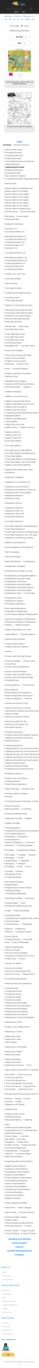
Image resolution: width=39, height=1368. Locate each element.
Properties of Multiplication (16, 611)
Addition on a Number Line (16, 396)
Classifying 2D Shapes (27, 850)
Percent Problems (12, 806)
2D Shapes (9, 850)
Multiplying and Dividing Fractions (19, 769)
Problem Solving (12, 1145)
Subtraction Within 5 (13, 503)
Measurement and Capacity (16, 1012)
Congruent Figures (23, 932)
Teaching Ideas (7, 1294)
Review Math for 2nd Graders (17, 194)
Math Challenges (12, 789)
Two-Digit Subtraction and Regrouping (21, 526)
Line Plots (25, 1136)
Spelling (5, 1308)
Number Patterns (28, 634)
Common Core (7, 1312)
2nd (6, 19)
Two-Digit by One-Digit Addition (18, 450)
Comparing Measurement (16, 979)
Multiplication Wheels (14, 601)
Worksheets (8, 16)
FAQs (4, 1272)
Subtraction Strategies (14, 477)
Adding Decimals (12, 164)
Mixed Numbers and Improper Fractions (21, 735)
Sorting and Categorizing (15, 1148)
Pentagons (9, 864)
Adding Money (11, 1109)
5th (18, 19)
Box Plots (21, 1139)
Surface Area (10, 959)
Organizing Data (29, 1145)
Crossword (6, 1323)
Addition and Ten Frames (15, 410)
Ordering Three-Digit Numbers (18, 316)
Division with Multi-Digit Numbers (19, 677)
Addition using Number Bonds (17, 401)
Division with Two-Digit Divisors (18, 674)
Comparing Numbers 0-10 (16, 239)
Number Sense (11, 212)
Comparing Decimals (14, 156)
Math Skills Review (13, 562)
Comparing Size (12, 988)
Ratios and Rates (12, 809)
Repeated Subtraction (14, 496)
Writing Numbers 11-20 (14, 266)
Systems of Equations (14, 842)
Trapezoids (24, 861)
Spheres (19, 871)
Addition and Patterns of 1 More (18, 630)
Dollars (19, 1102)
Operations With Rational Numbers (19, 384)
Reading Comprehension (10, 1305)
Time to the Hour (25, 1075)
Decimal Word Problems (15, 176)
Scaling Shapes (11, 903)
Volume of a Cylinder (13, 968)
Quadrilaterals (11, 861)
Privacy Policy (7, 1276)
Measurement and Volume (16, 1014)
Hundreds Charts (12, 298)
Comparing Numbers (14, 269)
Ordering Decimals (13, 158)
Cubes (20, 867)
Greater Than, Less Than (15, 274)
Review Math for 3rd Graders (17, 197)
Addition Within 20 (13, 435)
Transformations (12, 924)
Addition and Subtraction (15, 543)
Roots (7, 369)
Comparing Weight (13, 997)
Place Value (24, 326)
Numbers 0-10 (11, 229)
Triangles (22, 855)
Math (19, 142)
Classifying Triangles (13, 898)
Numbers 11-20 (11, 248)
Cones (28, 867)
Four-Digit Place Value (14, 337)
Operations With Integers (15, 381)
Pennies (8, 1099)
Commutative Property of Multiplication (21, 614)
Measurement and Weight (16, 1009)
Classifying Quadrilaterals (15, 894)
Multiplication (29, 562)
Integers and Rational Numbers (18, 373)
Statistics (9, 1154)
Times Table (30, 593)
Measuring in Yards (13, 1039)
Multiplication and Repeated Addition (20, 576)
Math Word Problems (14, 1157)
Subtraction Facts (12, 498)
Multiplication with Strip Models (18, 590)
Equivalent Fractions (13, 727)
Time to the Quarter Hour (15, 1080)
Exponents (9, 364)
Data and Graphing (13, 1120)
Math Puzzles (11, 1212)
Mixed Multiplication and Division (19, 696)
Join (8, 1355)
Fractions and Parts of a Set (16, 703)
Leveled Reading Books (19, 1251)
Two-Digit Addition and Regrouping (20, 453)
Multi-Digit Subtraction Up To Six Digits (21, 535)
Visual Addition (11, 422)
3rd (10, 19)
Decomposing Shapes (14, 882)
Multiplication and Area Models (18, 584)
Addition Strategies (13, 392)
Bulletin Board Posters (9, 1301)
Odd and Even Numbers (15, 639)
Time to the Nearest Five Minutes (19, 1083)
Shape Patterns (11, 885)
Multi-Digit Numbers (13, 322)
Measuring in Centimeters (16, 1047)
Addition (27, 387)
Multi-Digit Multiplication (15, 609)
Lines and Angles (12, 921)
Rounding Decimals (13, 153)
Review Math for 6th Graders (17, 206)
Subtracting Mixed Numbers (16, 766)
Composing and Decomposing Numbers (22, 413)
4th (14, 19)
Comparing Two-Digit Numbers (18, 293)
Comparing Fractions (14, 732)
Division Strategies (13, 661)
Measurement (29, 974)
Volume (22, 959)
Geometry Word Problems (16, 1187)
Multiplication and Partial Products (19, 587)
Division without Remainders (17, 667)
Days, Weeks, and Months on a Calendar (21, 1070)
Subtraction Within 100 (14, 514)
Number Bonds (11, 690)
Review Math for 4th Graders (17, 200)
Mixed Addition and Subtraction (18, 693)
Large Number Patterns (15, 644)
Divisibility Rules (12, 680)
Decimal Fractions (21, 145)
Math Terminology (12, 557)
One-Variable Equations (15, 834)
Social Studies (19, 1243)
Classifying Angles (12, 915)
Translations (27, 924)
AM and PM (10, 1075)
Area (7, 942)
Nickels (18, 1099)
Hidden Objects (11, 1220)
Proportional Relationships (16, 814)
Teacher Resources (10, 1285)
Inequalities (10, 837)
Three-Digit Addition (13, 456)
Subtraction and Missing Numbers (19, 538)
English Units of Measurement (17, 1027)
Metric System (11, 1042)
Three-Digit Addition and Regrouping (20, 459)
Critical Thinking (12, 1234)
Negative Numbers (13, 1198)
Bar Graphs (10, 1139)
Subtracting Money (13, 1117)
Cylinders (9, 871)
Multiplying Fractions (14, 774)
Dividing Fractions (12, 781)
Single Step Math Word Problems (19, 1161)
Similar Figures (11, 937)
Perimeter (28, 939)
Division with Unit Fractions (16, 778)
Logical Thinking (29, 1234)
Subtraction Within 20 (14, 511)
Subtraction (10, 473)
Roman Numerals (28, 212)
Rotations (9, 929)
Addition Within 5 (27, 427)
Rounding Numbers (13, 343)
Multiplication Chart (13, 598)
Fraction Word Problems (15, 1184)
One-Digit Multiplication (15, 604)
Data (7, 1125)
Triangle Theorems (13, 939)
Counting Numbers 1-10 (14, 232)
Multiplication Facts (13, 593)
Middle (27, 19)
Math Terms (10, 1208)
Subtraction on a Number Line (17, 482)
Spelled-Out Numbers (14, 224)
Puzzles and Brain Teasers (16, 1217)
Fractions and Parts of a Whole (17, 708)
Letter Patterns (11, 634)
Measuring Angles (21, 911)
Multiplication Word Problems (17, 1172)
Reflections (21, 929)
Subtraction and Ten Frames (17, 487)
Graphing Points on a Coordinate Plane (21, 1130)
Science (19, 1247)
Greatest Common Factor (15, 361)
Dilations (9, 932)
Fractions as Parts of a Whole (17, 717)
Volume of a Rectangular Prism (18, 971)
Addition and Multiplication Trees (19, 470)
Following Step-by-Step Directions (19, 1223)
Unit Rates (26, 809)
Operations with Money (14, 1105)
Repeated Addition (13, 416)
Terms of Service (8, 1279)
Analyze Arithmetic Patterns (17, 647)
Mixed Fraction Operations (16, 784)
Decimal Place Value (13, 150)
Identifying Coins (26, 1089)
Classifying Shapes (13, 891)
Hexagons (22, 864)
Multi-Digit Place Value (14, 340)
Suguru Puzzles (28, 1231)
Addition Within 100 (13, 438)
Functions (30, 842)
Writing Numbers (12, 219)
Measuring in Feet (12, 1036)
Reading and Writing (19, 1239)
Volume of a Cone (12, 974)
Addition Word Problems (15, 1166)
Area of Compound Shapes (16, 953)
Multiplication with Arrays (15, 582)
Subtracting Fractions (14, 746)
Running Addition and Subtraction (19, 547)
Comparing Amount (13, 991)
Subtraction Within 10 (14, 508)
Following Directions (13, 1226)
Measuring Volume (13, 1062)
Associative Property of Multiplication (20, 619)
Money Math (10, 1089)
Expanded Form (12, 346)
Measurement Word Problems (17, 1189)
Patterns (8, 625)
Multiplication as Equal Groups (17, 579)
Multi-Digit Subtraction (14, 517)
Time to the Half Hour (14, 1078)
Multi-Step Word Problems (16, 1181)
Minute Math (23, 216)
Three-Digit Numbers (14, 301)
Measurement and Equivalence (18, 1006)
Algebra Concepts (12, 823)
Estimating (9, 216)
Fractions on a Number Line (16, 724)
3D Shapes (9, 867)
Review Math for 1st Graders (16, 191)
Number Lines (28, 789)
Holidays (19, 1254)
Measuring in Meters (13, 1052)
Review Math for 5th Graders (17, 203)
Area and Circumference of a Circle (19, 956)
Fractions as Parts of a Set (15, 721)
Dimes (27, 1099)
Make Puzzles (7, 1318)
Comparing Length (13, 1000)
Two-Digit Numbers (13, 288)
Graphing (28, 1120)
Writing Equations (12, 828)
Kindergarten (27, 16)
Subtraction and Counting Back (18, 493)
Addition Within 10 (12, 432)
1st (34, 16)
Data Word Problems (14, 1133)
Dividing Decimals (12, 173)
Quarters (9, 1102)
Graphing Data (11, 1151)
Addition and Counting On (16, 407)
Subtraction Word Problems (16, 1169)
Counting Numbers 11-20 (15, 253)
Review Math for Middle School (18, 209)
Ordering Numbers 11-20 (15, 263)
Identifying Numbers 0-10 (15, 236)
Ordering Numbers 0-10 (15, 242)
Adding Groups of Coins (15, 1114)
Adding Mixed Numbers (15, 763)
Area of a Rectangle (21, 942)
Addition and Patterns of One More (19, 404)
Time (29, 1065)
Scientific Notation (20, 369)
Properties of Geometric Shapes (18, 888)
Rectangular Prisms (13, 874)
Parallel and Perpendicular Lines (18, 906)
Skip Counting (11, 283)
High (32, 19)
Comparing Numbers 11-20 (16, 260)
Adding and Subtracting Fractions (19, 738)
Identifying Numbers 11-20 (16, 258)
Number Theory (28, 346)
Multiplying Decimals (14, 170)
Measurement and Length (16, 1003)
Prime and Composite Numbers (18, 355)
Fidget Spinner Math (13, 818)
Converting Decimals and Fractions (19, 161)
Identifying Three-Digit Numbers (18, 310)
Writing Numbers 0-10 (14, 245)
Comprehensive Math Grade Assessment (22, 179)
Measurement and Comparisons (18, 984)
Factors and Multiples (14, 350)
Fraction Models (11, 714)
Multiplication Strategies (15, 566)
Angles (8, 911)
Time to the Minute (13, 1086)
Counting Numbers (13, 279)
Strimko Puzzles (12, 1231)
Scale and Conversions (14, 1065)
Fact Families (28, 685)
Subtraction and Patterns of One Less (20, 490)
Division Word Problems (15, 1175)
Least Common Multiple (15, 358)
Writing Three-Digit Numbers (17, 319)
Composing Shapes (13, 877)
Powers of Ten (23, 364)
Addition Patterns (23, 625)
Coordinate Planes (23, 1154)
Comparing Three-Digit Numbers (19, 313)
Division (8, 652)
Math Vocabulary (12, 552)
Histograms (10, 1142)
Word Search (7, 1326)
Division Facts (29, 661)
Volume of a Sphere (13, 963)
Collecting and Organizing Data (18, 1127)
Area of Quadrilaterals (14, 947)
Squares (32, 855)
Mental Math (10, 326)
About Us (5, 1267)
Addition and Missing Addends (18, 465)
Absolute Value (11, 376)
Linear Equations (12, 840)
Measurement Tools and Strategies (19, 1017)
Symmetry (30, 898)
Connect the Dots (27, 1212)
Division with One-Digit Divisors (18, 656)
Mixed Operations (12, 685)
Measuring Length (12, 1055)
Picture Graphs (11, 1136)
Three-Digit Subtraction (15, 529)
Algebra (28, 818)
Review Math (10, 184)
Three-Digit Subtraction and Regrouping (22, 532)
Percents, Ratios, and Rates (16, 794)
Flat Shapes (10, 855)
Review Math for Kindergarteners (19, 188)
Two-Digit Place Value (14, 329)
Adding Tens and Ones (14, 424)
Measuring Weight (13, 1059)
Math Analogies (25, 1208)
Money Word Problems (14, 1195)
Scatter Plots (23, 1142)
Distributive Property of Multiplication (20, 622)
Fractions (28, 699)
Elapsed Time (30, 1086)
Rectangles (10, 858)
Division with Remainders (15, 672)
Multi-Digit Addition (13, 441)
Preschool (17, 16)
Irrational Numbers (13, 387)
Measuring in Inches (13, 1032)
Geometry (9, 845)
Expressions (23, 837)
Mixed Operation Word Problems (18, 1178)
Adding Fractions (12, 741)
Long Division (11, 664)
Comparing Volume (13, 994)
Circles (20, 858)
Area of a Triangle (12, 950)
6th (22, 19)
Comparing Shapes (25, 845)
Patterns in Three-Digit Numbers (18, 305)
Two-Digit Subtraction (14, 521)
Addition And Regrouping (15, 419)
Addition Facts (11, 427)
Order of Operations (13, 699)
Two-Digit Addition (13, 446)
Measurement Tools (13, 1022)
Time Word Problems (14, 1192)
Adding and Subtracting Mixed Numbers (22, 760)
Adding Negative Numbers (16, 1203)
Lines (23, 903)
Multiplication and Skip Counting (18, 571)
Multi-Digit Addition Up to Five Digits (20, 462)
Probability (25, 1151)
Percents (9, 797)
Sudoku (28, 1226)
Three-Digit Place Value (15, 334)
